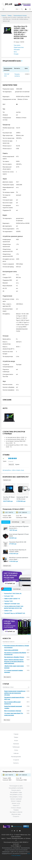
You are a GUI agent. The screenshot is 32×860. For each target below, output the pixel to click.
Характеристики (19, 47)
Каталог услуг (16, 803)
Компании (16, 743)
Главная (3, 15)
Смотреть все (7, 480)
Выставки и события (16, 812)
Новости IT (16, 805)
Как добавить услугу (16, 794)
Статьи (16, 750)
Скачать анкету (16, 790)
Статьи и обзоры (16, 808)
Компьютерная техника (20, 15)
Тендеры (16, 810)
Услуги (16, 740)
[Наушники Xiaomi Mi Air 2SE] (5, 544)
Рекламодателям (16, 756)
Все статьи (7, 720)
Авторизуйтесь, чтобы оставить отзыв (13, 470)
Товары (10, 15)
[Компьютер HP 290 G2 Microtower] (23, 489)
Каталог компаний (16, 799)
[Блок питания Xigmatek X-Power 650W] (5, 536)
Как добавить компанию (16, 788)
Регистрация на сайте (16, 786)
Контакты (16, 763)
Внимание (6, 522)
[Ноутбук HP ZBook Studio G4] (9, 489)
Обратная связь (16, 814)
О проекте (16, 760)
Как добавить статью (16, 797)
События (16, 753)
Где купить (17, 45)
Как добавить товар (16, 792)
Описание (17, 49)
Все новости (7, 677)
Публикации (16, 747)
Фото (15, 52)
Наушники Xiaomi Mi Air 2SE (17, 542)
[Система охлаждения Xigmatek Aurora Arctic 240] (5, 528)
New (23, 522)
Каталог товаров (16, 801)
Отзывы (16, 54)
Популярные (15, 522)
